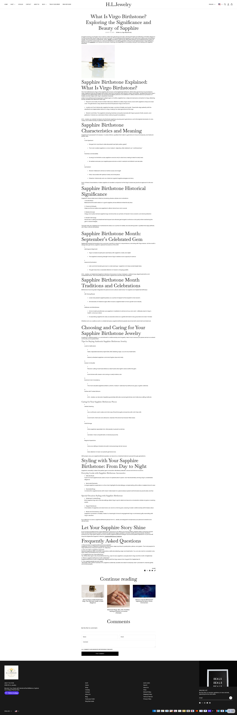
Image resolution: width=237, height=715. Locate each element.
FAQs (144, 690)
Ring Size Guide (89, 701)
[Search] (225, 4)
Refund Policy (147, 692)
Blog (86, 696)
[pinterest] (210, 703)
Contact (87, 692)
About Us (87, 694)
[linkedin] (207, 703)
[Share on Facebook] (145, 570)
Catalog (87, 690)
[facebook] (200, 703)
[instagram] (205, 703)
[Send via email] (152, 570)
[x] (202, 703)
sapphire (92, 42)
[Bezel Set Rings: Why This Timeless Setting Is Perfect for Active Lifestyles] (118, 596)
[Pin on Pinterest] (150, 570)
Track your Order (90, 699)
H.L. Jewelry (108, 39)
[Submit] (230, 697)
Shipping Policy (147, 694)
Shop (86, 687)
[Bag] (232, 4)
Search (145, 685)
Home (87, 685)
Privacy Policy (147, 699)
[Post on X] (147, 570)
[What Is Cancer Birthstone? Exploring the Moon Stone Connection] (144, 591)
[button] (155, 570)
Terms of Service (148, 696)
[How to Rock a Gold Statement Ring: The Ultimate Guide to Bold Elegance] (92, 591)
